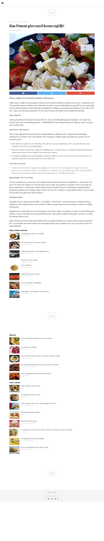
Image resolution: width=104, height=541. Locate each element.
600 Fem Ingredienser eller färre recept (34, 447)
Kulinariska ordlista (14, 21)
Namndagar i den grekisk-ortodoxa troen (35, 291)
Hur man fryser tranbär (29, 347)
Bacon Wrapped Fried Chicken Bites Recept (36, 373)
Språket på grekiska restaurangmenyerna (35, 251)
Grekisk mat (25, 21)
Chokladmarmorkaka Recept (30, 394)
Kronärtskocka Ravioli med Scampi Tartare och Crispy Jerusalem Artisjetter (47, 430)
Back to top (52, 492)
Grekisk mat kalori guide (29, 260)
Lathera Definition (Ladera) (30, 274)
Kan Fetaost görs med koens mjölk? (33, 242)
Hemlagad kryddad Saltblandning (32, 438)
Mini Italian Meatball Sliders (30, 412)
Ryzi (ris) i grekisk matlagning (31, 283)
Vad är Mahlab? (26, 265)
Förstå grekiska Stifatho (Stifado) (32, 233)
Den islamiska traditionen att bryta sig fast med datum (40, 364)
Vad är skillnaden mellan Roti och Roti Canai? (36, 338)
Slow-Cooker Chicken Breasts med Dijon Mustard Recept (40, 356)
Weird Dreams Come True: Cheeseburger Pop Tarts (38, 403)
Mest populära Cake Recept (30, 386)
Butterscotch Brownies (29, 421)
